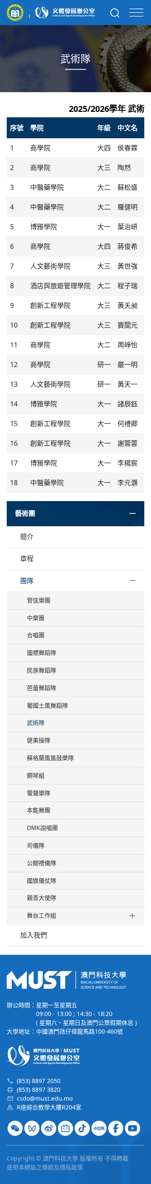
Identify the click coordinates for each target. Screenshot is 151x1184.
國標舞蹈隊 (41, 653)
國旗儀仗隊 (41, 880)
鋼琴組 (35, 775)
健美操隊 (38, 740)
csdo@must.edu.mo (45, 1098)
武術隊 (35, 722)
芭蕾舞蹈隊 (41, 688)
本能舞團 (38, 810)
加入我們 (33, 935)
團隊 (27, 580)
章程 (27, 558)
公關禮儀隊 (41, 863)
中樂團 (35, 618)
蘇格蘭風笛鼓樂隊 (50, 758)
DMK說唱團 (42, 828)
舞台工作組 (41, 915)
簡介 (27, 536)
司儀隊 (35, 845)
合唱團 (35, 635)
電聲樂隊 (38, 793)
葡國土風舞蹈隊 (47, 705)
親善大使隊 (41, 898)
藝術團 (25, 513)
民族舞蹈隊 (41, 670)
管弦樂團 (38, 600)
